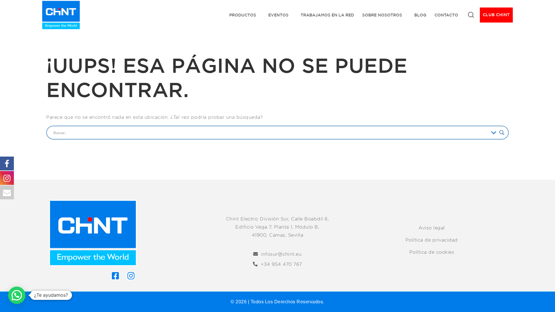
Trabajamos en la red (327, 15)
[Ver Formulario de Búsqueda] (471, 15)
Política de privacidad (432, 239)
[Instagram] (131, 276)
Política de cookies (431, 252)
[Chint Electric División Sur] (61, 15)
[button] (16, 295)
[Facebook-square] (116, 276)
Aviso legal (432, 227)
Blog (420, 15)
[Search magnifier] (502, 133)
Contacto (446, 15)
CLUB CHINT (496, 14)
